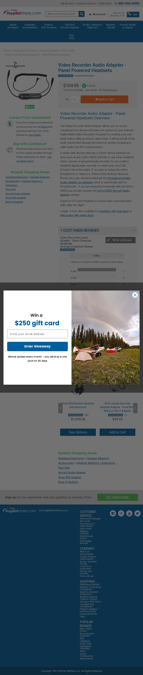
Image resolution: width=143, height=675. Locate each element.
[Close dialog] (135, 295)
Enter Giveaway (37, 346)
